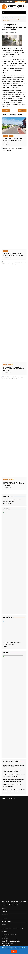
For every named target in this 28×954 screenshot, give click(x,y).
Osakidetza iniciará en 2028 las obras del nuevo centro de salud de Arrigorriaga (13, 368)
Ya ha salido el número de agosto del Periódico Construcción (11, 643)
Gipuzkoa (5, 135)
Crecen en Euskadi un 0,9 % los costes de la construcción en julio (13, 254)
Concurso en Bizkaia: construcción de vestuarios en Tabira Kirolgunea (12, 770)
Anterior (6, 110)
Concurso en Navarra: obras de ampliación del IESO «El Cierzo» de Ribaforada (14, 790)
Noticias (16, 32)
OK (14, 951)
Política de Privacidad (6, 928)
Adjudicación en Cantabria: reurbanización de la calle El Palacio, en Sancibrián (14, 775)
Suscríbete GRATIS (20, 1)
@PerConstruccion (7, 503)
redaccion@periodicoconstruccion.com (11, 940)
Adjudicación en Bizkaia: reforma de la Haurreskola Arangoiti (12, 785)
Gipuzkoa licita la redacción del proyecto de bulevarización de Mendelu (12, 140)
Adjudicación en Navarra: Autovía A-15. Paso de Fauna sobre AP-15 (13, 766)
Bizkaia (12, 32)
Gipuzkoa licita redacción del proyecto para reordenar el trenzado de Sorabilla (14, 483)
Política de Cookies (14, 928)
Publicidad (4, 918)
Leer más (5, 646)
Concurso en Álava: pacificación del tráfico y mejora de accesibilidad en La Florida (13, 780)
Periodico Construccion (8, 501)
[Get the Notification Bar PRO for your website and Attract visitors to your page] (1, 1)
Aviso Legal (21, 928)
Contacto (4, 924)
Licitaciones (4, 911)
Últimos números (6, 915)
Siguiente (21, 110)
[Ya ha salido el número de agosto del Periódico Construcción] (13, 631)
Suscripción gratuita (6, 921)
